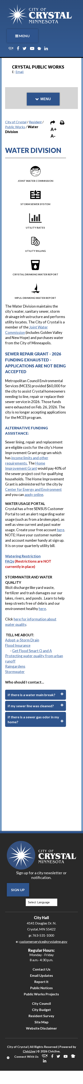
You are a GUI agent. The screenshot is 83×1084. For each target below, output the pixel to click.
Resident (35, 122)
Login (8, 1058)
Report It (41, 982)
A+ (53, 129)
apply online (33, 494)
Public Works (15, 127)
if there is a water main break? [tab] (31, 695)
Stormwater (15, 671)
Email (20, 72)
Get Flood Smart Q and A (32, 650)
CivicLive (29, 1051)
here (60, 530)
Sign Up (18, 890)
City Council (41, 1003)
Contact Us (41, 969)
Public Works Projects (41, 994)
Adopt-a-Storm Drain (22, 640)
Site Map (41, 1022)
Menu (24, 36)
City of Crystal (15, 122)
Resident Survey (41, 1016)
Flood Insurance (17, 645)
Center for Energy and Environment (33, 489)
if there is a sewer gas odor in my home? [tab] (33, 719)
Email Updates (41, 975)
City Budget (41, 1010)
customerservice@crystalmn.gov (43, 941)
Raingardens (15, 666)
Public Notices (41, 988)
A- (52, 136)
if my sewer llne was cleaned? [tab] (31, 706)
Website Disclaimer (41, 1028)
